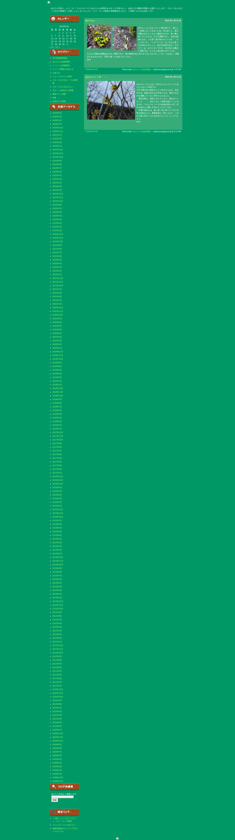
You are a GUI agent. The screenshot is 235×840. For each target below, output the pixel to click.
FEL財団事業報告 (59, 58)
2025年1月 (57, 146)
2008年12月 (57, 777)
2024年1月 (57, 190)
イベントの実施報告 (61, 65)
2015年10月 (57, 517)
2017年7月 (57, 451)
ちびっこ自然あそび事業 (63, 90)
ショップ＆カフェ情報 (62, 76)
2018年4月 (57, 418)
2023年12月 (57, 194)
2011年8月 (57, 660)
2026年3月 (57, 117)
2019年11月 (57, 355)
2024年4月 (57, 179)
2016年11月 (57, 480)
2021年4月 (57, 296)
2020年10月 (57, 315)
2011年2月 (57, 682)
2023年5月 (57, 216)
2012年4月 (57, 631)
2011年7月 (57, 664)
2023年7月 (57, 208)
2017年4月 (57, 462)
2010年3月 (57, 722)
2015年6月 (57, 524)
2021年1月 (57, 304)
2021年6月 (57, 293)
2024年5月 (57, 175)
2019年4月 (57, 374)
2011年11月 (57, 649)
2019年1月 (57, 385)
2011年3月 (57, 678)
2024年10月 (57, 157)
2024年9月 (57, 161)
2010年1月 (57, 730)
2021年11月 (57, 282)
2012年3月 (57, 634)
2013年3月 (57, 590)
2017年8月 (57, 447)
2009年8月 (57, 748)
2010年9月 (57, 700)
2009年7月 (57, 752)
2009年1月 (57, 774)
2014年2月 (57, 550)
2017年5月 (57, 458)
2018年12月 (57, 388)
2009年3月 (57, 766)
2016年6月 (57, 487)
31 (67, 44)
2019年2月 (57, 381)
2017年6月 (57, 454)
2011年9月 (57, 656)
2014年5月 (57, 539)
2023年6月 (57, 212)
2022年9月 (57, 245)
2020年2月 (57, 344)
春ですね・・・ (93, 20)
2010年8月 (57, 704)
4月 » (57, 47)
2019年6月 (57, 370)
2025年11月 (57, 131)
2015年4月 (57, 531)
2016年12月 (57, 476)
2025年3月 (57, 142)
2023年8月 (57, 205)
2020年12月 (57, 307)
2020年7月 (57, 326)
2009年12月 (57, 733)
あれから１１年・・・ (96, 77)
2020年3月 (57, 341)
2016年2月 (57, 502)
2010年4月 (57, 719)
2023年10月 (57, 201)
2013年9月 (57, 568)
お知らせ (56, 73)
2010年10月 (57, 697)
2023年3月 (57, 223)
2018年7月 (57, 407)
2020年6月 (57, 330)
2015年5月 (57, 528)
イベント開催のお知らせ (63, 69)
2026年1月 (57, 124)
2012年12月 (57, 601)
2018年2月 (57, 425)
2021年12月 (57, 278)
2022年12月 (57, 234)
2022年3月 (57, 267)
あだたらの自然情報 (61, 62)
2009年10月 (57, 741)
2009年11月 (57, 737)
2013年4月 (57, 587)
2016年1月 (57, 506)
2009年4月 (57, 763)
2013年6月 (57, 579)
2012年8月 (57, 616)
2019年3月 (57, 377)
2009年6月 (57, 755)
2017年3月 (57, 465)
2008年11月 (57, 781)
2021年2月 (57, 300)
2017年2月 (57, 469)
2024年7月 (57, 168)
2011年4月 (57, 675)
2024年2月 (57, 186)
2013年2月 (57, 594)
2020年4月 (57, 337)
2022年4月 (57, 263)
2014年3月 (57, 546)
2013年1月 (57, 598)
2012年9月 (57, 612)
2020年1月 (57, 348)
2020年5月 (57, 333)
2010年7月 (57, 708)
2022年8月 (57, 249)
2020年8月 (57, 322)
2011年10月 (57, 653)
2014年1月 (57, 553)
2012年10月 (57, 609)
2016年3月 (57, 498)
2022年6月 (57, 256)
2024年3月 (57, 183)
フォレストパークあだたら (63, 825)
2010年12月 (57, 689)
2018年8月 (57, 403)
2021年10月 (57, 285)
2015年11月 (57, 513)
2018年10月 (57, 396)
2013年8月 (57, 572)
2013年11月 (57, 561)
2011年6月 (57, 667)
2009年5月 (57, 759)
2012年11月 (57, 605)
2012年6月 (57, 623)
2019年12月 (57, 352)
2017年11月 (57, 436)
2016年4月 (57, 495)
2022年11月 (57, 238)
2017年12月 (57, 432)
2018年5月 (57, 414)
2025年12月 (57, 128)
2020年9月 (57, 319)
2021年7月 (57, 289)
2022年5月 (57, 260)
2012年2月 (57, 638)
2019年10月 (57, 359)
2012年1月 (57, 642)
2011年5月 (57, 671)
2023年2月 (57, 227)
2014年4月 (57, 542)
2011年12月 (57, 645)
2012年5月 (57, 627)
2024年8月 (57, 164)
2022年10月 (57, 241)
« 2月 (51, 47)
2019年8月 (57, 366)
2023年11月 (57, 197)
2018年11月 (57, 392)
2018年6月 (57, 410)
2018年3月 (57, 421)
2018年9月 (57, 399)
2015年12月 (57, 509)
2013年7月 (57, 576)
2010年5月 (57, 715)
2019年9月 (57, 363)
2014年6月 (57, 535)
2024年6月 (57, 172)
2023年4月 (57, 219)
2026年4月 (57, 113)
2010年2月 (57, 726)
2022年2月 (57, 271)
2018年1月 (57, 429)
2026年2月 (57, 120)
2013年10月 (57, 565)
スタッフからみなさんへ (63, 87)
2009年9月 (57, 744)
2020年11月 (57, 311)
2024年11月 (57, 153)
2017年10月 (57, 440)
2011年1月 (57, 686)
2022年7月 (57, 252)
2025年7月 (57, 135)
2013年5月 (57, 583)
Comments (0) (91, 69)
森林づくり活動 (59, 94)
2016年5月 (57, 491)
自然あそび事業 (59, 101)
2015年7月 (57, 520)
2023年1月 (57, 230)
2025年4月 (57, 139)
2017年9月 (57, 443)
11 (71, 36)
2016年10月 (57, 484)
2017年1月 (57, 473)
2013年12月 (57, 557)
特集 (54, 98)
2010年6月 (57, 711)
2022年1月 (57, 274)
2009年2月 (57, 770)
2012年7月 (57, 620)
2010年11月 (57, 693)
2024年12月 (57, 150)
